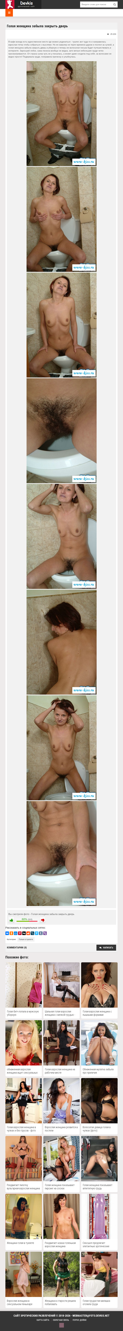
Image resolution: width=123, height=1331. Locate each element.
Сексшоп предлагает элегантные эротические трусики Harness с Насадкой (98, 1244)
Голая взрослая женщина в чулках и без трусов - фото (21, 1129)
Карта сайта (43, 1320)
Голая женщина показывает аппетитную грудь (97, 1186)
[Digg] (24, 933)
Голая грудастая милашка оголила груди (96, 1302)
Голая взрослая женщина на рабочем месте (60, 1071)
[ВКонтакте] (7, 933)
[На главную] (23, 4)
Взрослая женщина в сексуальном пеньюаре (19, 1302)
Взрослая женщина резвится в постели (61, 1129)
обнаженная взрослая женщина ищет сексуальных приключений (22, 1071)
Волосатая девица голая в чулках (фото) (97, 1129)
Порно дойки (79, 1320)
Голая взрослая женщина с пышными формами (97, 1013)
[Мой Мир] (15, 933)
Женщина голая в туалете (20, 1242)
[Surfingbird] (36, 933)
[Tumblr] (41, 933)
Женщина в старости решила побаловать (60, 1302)
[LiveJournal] (32, 933)
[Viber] (45, 933)
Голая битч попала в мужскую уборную (23, 1013)
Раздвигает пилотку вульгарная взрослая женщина (23, 1186)
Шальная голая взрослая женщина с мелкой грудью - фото (60, 1013)
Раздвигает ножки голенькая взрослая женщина (60, 1244)
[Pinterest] (20, 933)
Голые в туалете (26, 939)
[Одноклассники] (11, 933)
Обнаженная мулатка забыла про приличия (98, 1071)
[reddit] (28, 933)
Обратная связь (61, 1320)
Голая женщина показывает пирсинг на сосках (60, 1186)
